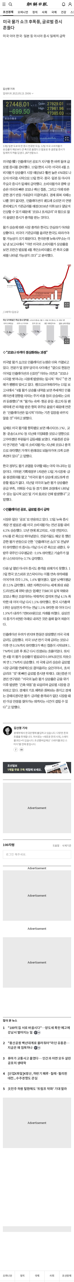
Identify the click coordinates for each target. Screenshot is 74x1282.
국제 (37, 1275)
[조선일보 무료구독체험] (37, 767)
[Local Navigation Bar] (4, 4)
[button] (4, 4)
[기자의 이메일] (21, 750)
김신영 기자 (9, 88)
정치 (22, 1275)
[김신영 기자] (7, 730)
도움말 (56, 845)
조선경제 (66, 1275)
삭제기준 (66, 845)
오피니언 (7, 1275)
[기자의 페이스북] (16, 750)
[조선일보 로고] (37, 4)
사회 (52, 1275)
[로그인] (70, 4)
